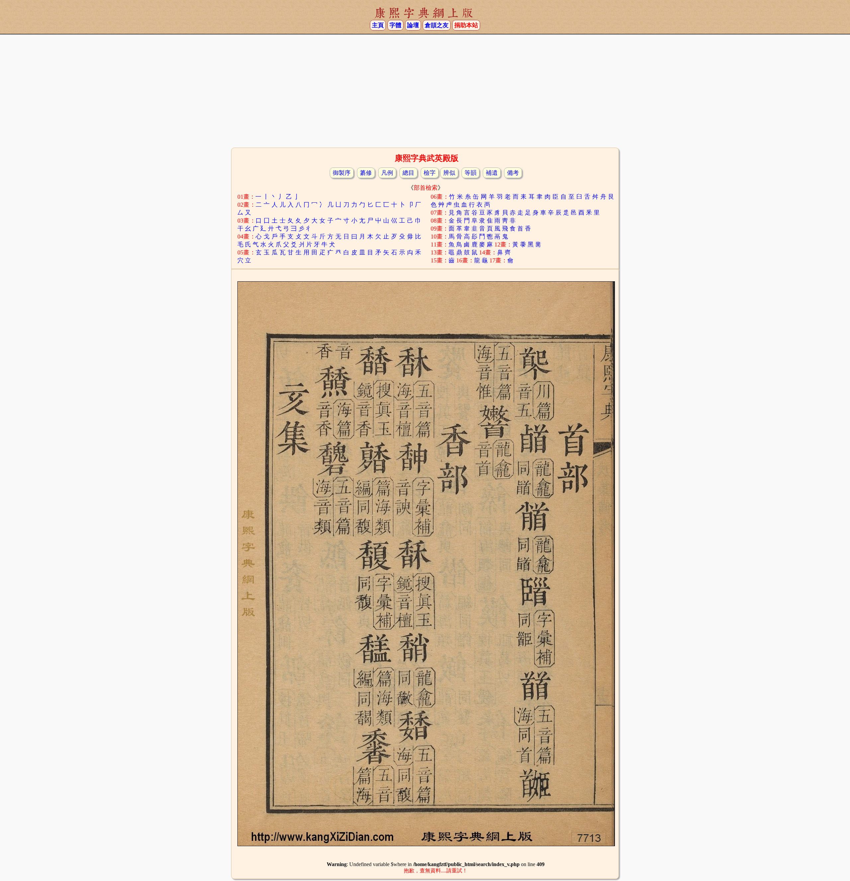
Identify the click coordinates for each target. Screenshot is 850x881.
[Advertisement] (425, 93)
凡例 (387, 172)
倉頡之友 (437, 25)
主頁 (378, 25)
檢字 (430, 172)
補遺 (492, 172)
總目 (408, 172)
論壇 (413, 25)
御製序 (342, 172)
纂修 (366, 172)
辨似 (449, 172)
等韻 (470, 172)
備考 (513, 172)
